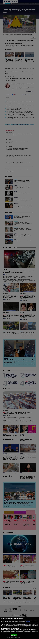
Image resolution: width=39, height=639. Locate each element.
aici (25, 624)
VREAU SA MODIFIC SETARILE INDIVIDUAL (13, 637)
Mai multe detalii (28, 621)
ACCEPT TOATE (13, 635)
